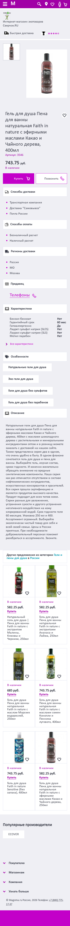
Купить (18, 178)
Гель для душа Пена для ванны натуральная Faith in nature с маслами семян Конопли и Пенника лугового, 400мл (50, 711)
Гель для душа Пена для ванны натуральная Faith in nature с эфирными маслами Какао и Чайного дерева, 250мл (50, 794)
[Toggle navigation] (5, 4)
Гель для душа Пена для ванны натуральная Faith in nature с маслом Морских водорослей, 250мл (18, 709)
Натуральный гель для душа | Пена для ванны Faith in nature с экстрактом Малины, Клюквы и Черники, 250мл (18, 628)
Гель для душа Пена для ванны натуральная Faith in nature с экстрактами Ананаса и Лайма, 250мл (50, 626)
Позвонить (51, 178)
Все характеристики (21, 344)
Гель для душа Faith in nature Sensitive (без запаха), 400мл (17, 788)
